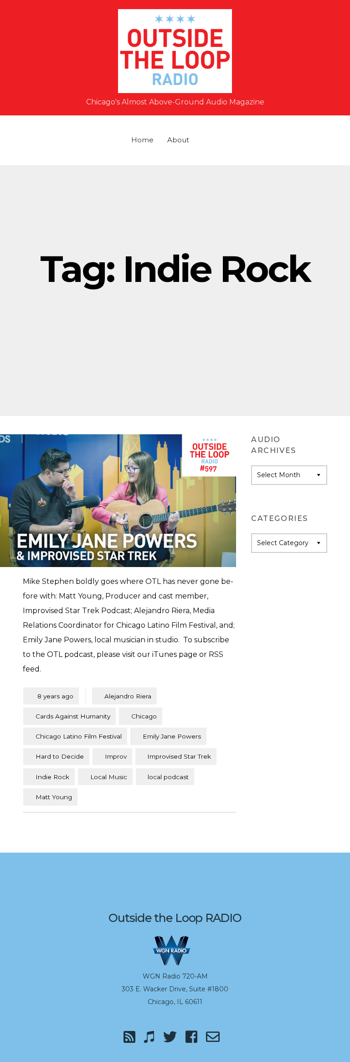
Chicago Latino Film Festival (79, 736)
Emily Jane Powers (172, 736)
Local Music (108, 777)
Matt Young (54, 797)
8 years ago (51, 696)
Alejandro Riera (127, 696)
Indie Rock (52, 777)
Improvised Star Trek (179, 756)
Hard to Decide (60, 756)
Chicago (144, 716)
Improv (116, 756)
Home (142, 139)
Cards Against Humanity (73, 716)
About (178, 139)
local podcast (168, 777)
